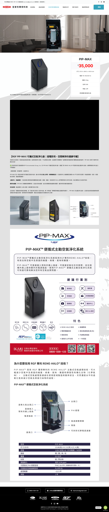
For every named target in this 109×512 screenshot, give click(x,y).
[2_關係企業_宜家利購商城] (43, 497)
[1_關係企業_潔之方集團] (32, 497)
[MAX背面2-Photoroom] (54, 196)
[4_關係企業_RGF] (66, 497)
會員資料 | (42, 2)
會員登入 (37, 2)
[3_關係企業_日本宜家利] (55, 497)
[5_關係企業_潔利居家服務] (79, 497)
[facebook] (98, 1)
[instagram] (101, 1)
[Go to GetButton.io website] (105, 510)
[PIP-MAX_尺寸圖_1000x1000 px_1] (24, 196)
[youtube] (104, 1)
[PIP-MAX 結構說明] (84, 196)
